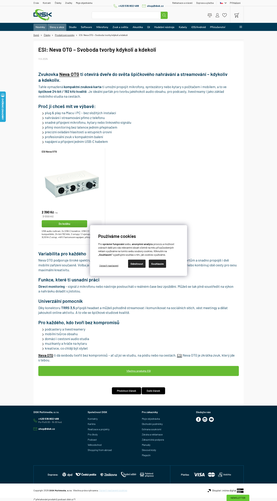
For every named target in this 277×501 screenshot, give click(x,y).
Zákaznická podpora (153, 439)
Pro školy (93, 434)
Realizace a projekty (98, 429)
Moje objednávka (84, 2)
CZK (222, 3)
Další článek (153, 390)
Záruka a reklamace (152, 434)
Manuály (146, 444)
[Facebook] (198, 419)
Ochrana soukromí (151, 429)
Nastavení (108, 265)
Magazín (146, 455)
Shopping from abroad (100, 449)
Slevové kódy (149, 449)
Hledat (164, 15)
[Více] (239, 27)
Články (58, 2)
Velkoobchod (95, 444)
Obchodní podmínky (152, 423)
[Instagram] (204, 419)
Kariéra (91, 423)
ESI (179, 355)
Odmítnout (136, 263)
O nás (36, 2)
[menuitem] (40, 27)
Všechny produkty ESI (138, 371)
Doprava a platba (205, 2)
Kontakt (47, 2)
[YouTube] (211, 419)
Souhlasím (157, 263)
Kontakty (93, 418)
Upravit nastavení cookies (113, 490)
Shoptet (216, 490)
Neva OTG (45, 355)
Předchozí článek (126, 390)
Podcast (92, 439)
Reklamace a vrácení (182, 2)
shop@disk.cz (155, 5)
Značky (68, 2)
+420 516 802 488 (128, 5)
